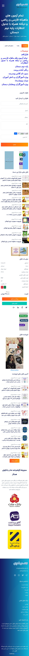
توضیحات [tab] (25, 45)
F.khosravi (17, 653)
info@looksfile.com (21, 568)
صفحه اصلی (23, 36)
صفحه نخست (25, 585)
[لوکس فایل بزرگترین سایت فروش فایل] (23, 160)
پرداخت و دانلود (14, 299)
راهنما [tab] (18, 45)
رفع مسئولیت (25, 609)
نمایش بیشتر (14, 460)
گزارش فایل (14, 303)
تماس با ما (25, 614)
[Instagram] (18, 575)
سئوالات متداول (24, 612)
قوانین (26, 604)
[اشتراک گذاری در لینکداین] (18, 307)
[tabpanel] (14, 68)
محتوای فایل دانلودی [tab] (9, 45)
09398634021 (23, 571)
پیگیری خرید (25, 607)
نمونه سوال (16, 36)
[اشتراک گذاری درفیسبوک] (22, 307)
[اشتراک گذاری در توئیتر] (26, 307)
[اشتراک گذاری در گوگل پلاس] (14, 307)
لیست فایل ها (24, 587)
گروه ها (26, 590)
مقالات (26, 592)
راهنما (26, 595)
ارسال (14, 144)
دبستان (11, 36)
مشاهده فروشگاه (14, 370)
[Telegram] (26, 575)
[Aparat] (15, 575)
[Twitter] (22, 575)
